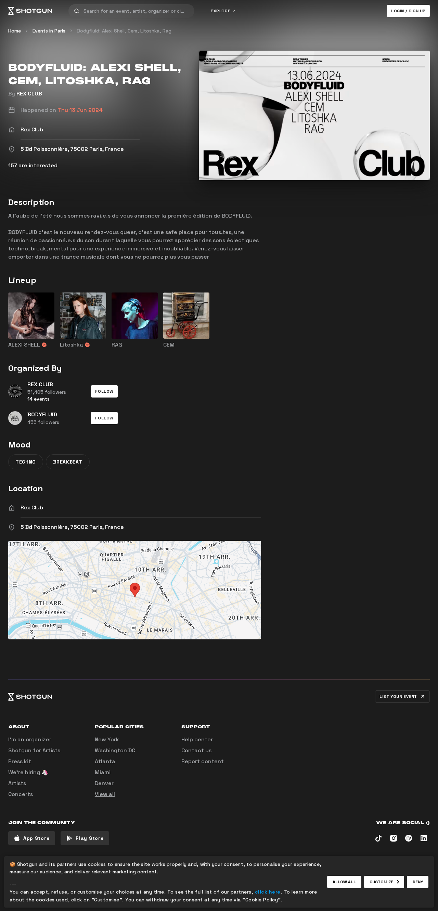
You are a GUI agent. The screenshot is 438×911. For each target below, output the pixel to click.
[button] (104, 391)
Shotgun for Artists (34, 750)
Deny (417, 882)
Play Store (90, 838)
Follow (104, 391)
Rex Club (32, 507)
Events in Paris (49, 31)
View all (105, 794)
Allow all (344, 882)
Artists (17, 783)
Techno (25, 462)
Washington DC (115, 750)
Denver (104, 783)
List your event (398, 696)
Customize (382, 882)
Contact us (196, 750)
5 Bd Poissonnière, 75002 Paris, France (72, 527)
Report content (202, 761)
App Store (36, 838)
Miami (103, 772)
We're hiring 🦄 (28, 772)
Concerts (20, 794)
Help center (197, 739)
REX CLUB (29, 93)
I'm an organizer (29, 739)
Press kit (19, 761)
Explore (220, 11)
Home (14, 31)
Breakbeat (67, 462)
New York (107, 739)
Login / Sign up (408, 11)
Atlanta (105, 761)
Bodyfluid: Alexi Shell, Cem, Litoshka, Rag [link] (124, 31)
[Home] (30, 11)
